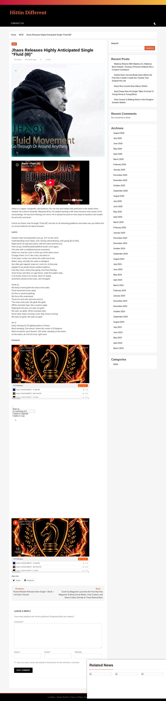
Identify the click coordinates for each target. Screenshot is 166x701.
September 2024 (120, 254)
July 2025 (117, 201)
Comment (19, 622)
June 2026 (117, 143)
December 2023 (120, 301)
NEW (14, 44)
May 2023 (117, 337)
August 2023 (118, 322)
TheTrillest (18, 60)
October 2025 (119, 185)
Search (114, 43)
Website (78, 652)
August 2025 (118, 196)
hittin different (28, 12)
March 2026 (118, 159)
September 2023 (120, 317)
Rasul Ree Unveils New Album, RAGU (130, 86)
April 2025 (117, 217)
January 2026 (119, 170)
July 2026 (117, 138)
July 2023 (117, 327)
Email (47, 652)
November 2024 (120, 243)
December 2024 (120, 238)
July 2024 (117, 264)
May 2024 (117, 275)
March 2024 (118, 285)
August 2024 (118, 259)
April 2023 (117, 343)
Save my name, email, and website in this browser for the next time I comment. (48, 662)
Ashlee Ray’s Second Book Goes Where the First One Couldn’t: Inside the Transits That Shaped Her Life (132, 78)
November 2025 (120, 180)
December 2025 (120, 175)
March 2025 (118, 222)
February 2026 (119, 164)
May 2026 (117, 149)
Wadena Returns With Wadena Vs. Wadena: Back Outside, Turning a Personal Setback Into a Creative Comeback (132, 67)
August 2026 (118, 133)
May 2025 (117, 212)
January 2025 (119, 233)
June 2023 (117, 332)
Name (17, 652)
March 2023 (118, 348)
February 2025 (119, 227)
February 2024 (119, 290)
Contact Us (17, 23)
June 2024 (117, 269)
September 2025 (120, 191)
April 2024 (117, 280)
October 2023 (119, 311)
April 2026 (117, 154)
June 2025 (117, 206)
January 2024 (119, 296)
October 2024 (119, 248)
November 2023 (120, 306)
